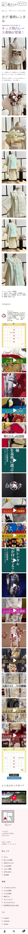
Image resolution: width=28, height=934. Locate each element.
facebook (6, 918)
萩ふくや (18, 25)
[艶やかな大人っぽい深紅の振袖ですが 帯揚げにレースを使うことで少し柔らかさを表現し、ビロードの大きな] (14, 435)
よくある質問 (7, 866)
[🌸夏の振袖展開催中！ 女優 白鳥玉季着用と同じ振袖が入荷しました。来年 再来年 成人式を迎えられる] (14, 485)
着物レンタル (7, 295)
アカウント (4, 931)
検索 (14, 931)
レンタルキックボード (10, 887)
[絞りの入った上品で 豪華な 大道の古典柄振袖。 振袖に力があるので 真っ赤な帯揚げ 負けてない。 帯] (14, 360)
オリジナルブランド (9, 902)
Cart (22, 930)
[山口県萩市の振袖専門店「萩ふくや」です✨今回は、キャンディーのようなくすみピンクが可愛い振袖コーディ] (14, 610)
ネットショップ (8, 899)
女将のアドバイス (9, 863)
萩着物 (5, 296)
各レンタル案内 (8, 860)
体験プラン (7, 896)
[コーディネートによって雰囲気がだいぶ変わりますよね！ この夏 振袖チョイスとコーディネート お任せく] (14, 735)
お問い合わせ (7, 872)
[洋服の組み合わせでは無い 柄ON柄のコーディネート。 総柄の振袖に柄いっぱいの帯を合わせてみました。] (14, 410)
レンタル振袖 (7, 893)
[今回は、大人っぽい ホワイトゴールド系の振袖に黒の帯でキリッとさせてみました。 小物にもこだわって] (14, 710)
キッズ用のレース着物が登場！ (13, 30)
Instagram (6, 921)
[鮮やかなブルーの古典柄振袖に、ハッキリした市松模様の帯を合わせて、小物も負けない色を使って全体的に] (14, 535)
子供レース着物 (12, 293)
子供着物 (14, 291)
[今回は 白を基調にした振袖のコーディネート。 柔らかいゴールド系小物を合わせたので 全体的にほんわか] (14, 685)
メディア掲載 (7, 869)
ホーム (5, 10)
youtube (6, 924)
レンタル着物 (7, 890)
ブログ (9, 291)
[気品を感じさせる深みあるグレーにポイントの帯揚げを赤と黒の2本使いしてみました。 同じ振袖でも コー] (14, 660)
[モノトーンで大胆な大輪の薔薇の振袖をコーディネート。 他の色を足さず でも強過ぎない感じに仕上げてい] (14, 510)
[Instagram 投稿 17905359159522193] (14, 335)
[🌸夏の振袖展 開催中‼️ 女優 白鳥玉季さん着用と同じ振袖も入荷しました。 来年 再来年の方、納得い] (14, 635)
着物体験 (14, 295)
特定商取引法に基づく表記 (11, 905)
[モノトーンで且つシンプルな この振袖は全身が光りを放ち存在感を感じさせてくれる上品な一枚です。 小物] (14, 385)
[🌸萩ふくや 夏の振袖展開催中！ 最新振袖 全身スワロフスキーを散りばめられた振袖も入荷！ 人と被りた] (14, 585)
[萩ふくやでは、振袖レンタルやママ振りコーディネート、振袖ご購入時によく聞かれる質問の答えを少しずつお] (14, 560)
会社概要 (6, 875)
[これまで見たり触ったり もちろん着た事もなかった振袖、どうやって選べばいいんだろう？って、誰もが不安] (14, 460)
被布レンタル (11, 296)
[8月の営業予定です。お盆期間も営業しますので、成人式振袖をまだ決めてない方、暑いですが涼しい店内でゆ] (14, 760)
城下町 (6, 293)
